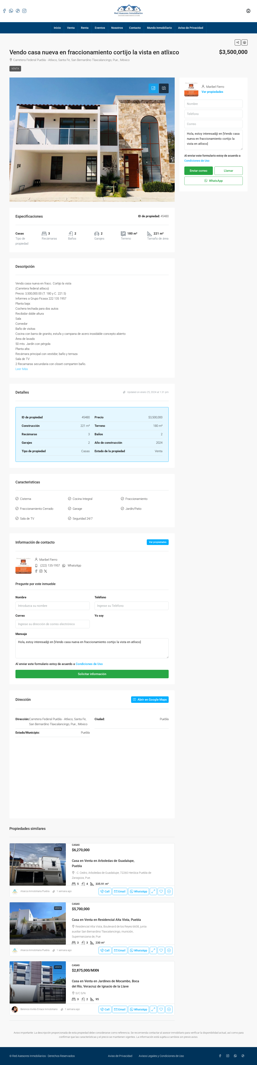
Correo (20, 615)
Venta (71, 27)
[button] (238, 42)
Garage (77, 509)
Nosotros (117, 27)
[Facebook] (221, 1056)
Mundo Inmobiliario (159, 27)
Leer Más (21, 369)
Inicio (57, 27)
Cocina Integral (82, 499)
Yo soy (99, 615)
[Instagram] (228, 1056)
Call (107, 891)
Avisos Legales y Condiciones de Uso (161, 1056)
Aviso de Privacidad (190, 27)
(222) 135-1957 (50, 565)
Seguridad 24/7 (83, 518)
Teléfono (100, 597)
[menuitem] (248, 11)
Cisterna (25, 499)
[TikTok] (244, 1056)
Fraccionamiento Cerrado (36, 509)
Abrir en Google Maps (152, 699)
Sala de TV (27, 518)
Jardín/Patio (133, 509)
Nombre (20, 597)
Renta (85, 27)
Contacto (135, 27)
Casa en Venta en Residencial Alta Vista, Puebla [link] (106, 920)
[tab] (153, 88)
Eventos (100, 27)
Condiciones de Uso (89, 664)
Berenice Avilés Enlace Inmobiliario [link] (39, 1009)
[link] (38, 864)
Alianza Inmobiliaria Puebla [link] (34, 891)
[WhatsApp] (236, 1056)
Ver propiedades (157, 542)
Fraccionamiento (136, 499)
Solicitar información (92, 674)
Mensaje (21, 634)
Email (121, 891)
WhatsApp (74, 565)
